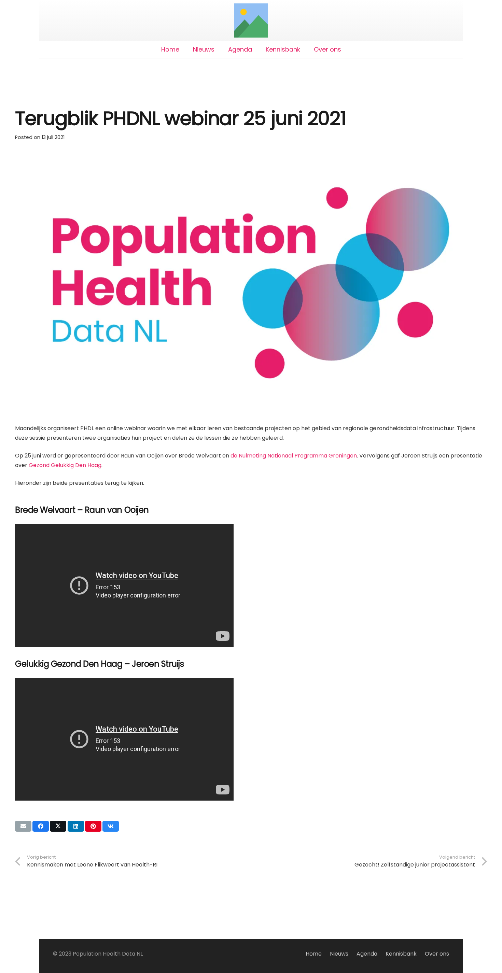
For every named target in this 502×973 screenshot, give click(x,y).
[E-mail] (23, 826)
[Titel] (251, 20)
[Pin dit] (93, 826)
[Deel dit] (40, 826)
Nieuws (339, 954)
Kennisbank (401, 954)
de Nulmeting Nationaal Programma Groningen (294, 456)
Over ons (437, 954)
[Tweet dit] (58, 826)
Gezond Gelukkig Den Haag (65, 465)
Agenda (367, 954)
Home (314, 954)
